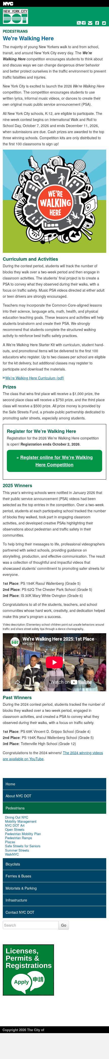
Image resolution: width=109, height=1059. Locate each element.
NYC (8, 4)
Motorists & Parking (21, 888)
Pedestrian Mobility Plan (23, 834)
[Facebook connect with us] (97, 22)
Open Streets (15, 829)
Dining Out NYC (16, 817)
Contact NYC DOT (20, 912)
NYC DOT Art (15, 825)
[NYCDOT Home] (15, 16)
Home (10, 783)
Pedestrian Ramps (18, 838)
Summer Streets (17, 850)
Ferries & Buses (18, 875)
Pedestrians (15, 807)
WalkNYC (12, 854)
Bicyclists (13, 864)
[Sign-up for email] (90, 22)
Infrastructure (16, 900)
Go (63, 925)
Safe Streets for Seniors (23, 846)
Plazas (10, 842)
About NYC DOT (18, 795)
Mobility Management (21, 821)
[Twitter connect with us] (104, 22)
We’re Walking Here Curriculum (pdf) (34, 377)
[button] (81, 22)
